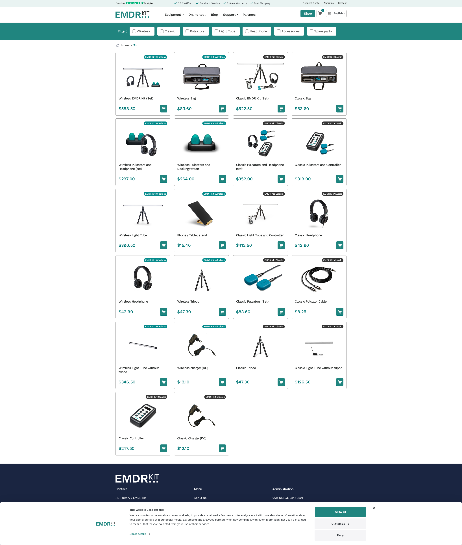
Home (125, 45)
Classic (170, 31)
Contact (342, 3)
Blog (214, 14)
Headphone (258, 31)
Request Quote (311, 3)
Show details (138, 533)
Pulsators (197, 31)
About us (329, 3)
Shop (308, 13)
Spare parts (323, 31)
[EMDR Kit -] (137, 14)
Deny (340, 535)
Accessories (290, 31)
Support (229, 14)
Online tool (197, 14)
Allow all (340, 511)
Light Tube (227, 31)
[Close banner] (374, 508)
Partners (249, 14)
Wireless (143, 31)
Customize (338, 523)
